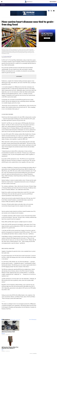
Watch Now (53, 1)
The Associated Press (7, 56)
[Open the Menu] (2, 1)
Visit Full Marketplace (32, 319)
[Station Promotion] (28, 13)
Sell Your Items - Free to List (15, 319)
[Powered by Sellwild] (34, 353)
